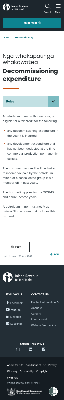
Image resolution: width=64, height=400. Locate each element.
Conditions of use (36, 365)
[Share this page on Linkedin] (32, 350)
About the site (15, 365)
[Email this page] (19, 350)
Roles (6, 37)
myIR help (12, 377)
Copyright (41, 371)
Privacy (52, 365)
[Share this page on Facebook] (45, 350)
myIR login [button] (30, 22)
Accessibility (27, 371)
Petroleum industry (24, 37)
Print (18, 247)
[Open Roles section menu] (53, 101)
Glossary (12, 371)
